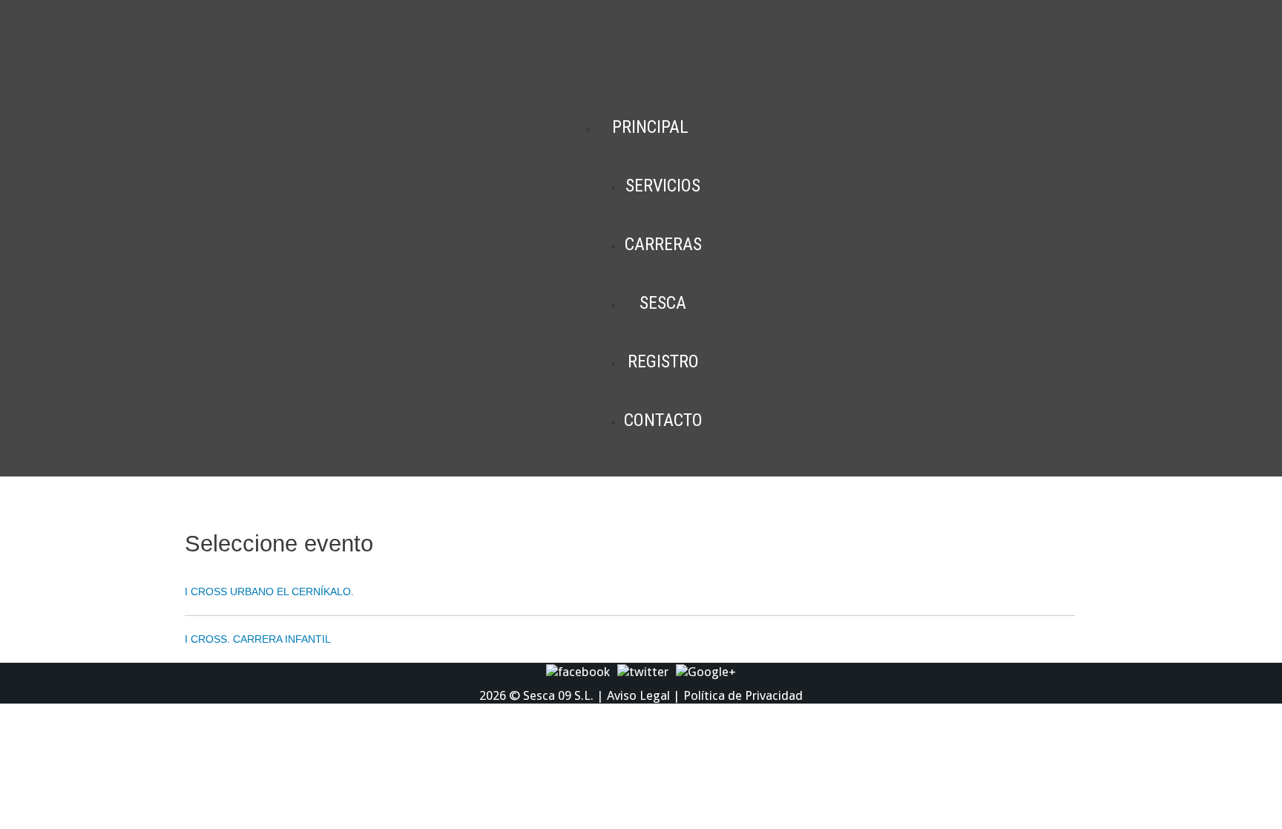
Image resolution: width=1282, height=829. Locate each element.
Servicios (662, 185)
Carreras (663, 244)
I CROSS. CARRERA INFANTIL (258, 639)
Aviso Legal (638, 695)
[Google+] (706, 670)
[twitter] (643, 670)
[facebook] (578, 670)
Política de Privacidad (743, 695)
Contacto (663, 420)
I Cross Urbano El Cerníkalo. (269, 591)
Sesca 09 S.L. (558, 695)
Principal (650, 127)
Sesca (663, 302)
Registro (663, 361)
